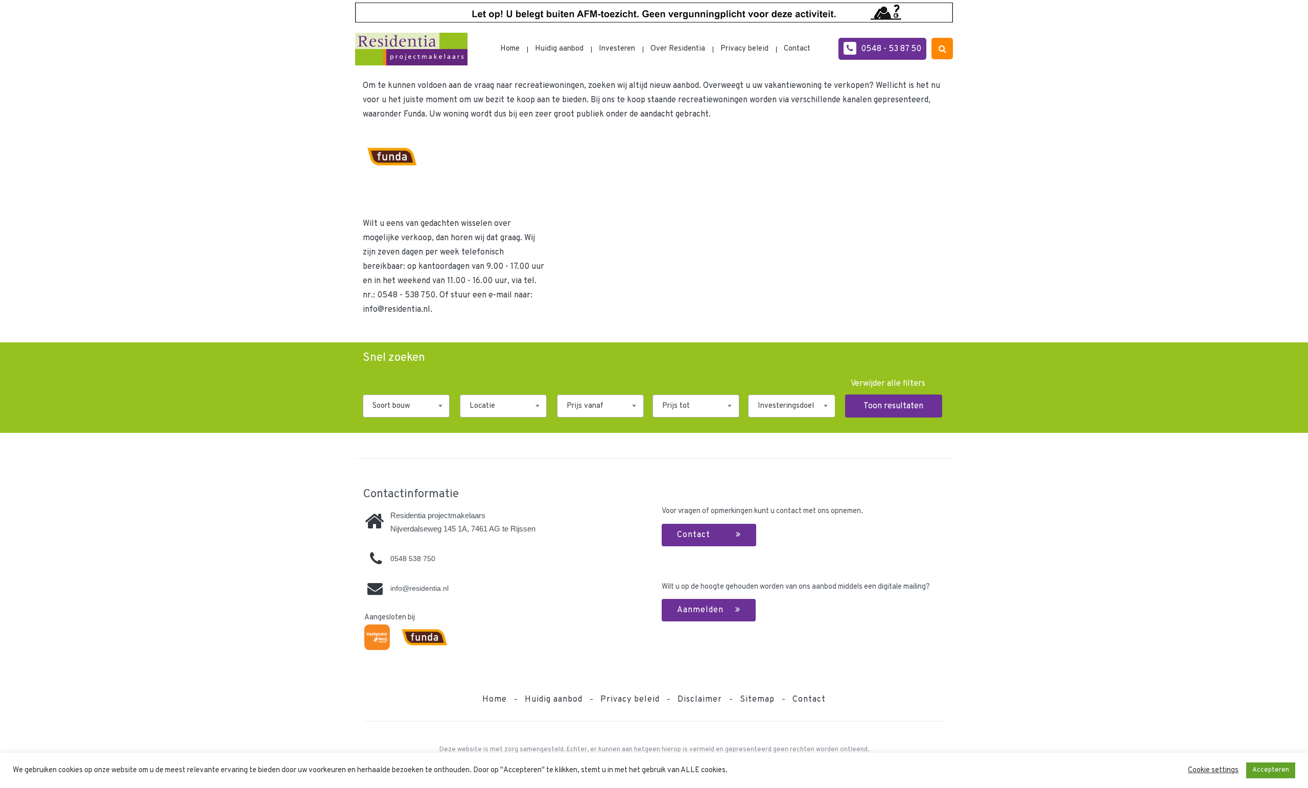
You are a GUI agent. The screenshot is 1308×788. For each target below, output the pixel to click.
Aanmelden (701, 610)
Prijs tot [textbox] (676, 406)
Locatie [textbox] (482, 406)
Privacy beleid (744, 49)
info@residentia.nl (396, 310)
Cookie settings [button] (1213, 770)
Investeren (617, 49)
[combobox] (406, 406)
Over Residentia (677, 49)
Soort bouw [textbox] (391, 406)
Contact (797, 49)
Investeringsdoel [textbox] (786, 406)
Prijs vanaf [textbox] (585, 406)
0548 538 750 (412, 558)
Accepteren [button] (1270, 770)
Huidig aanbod (559, 49)
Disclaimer (700, 699)
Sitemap (757, 699)
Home (510, 49)
